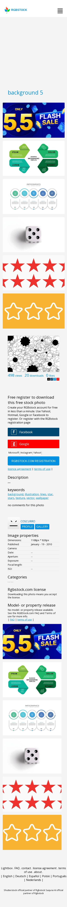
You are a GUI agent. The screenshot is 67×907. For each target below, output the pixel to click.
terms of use (24, 619)
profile (27, 526)
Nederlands (33, 880)
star (50, 494)
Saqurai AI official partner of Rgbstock (43, 892)
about (38, 872)
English (7, 876)
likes (52, 375)
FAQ (12, 619)
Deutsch (20, 876)
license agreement (45, 868)
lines (43, 494)
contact (26, 868)
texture (20, 498)
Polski (46, 876)
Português (59, 876)
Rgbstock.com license (27, 589)
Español (34, 876)
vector (30, 498)
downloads (37, 375)
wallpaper (42, 498)
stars (11, 498)
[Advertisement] (33, 52)
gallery (42, 526)
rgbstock (19, 10)
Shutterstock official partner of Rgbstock (24, 890)
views (18, 375)
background (15, 494)
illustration (32, 494)
